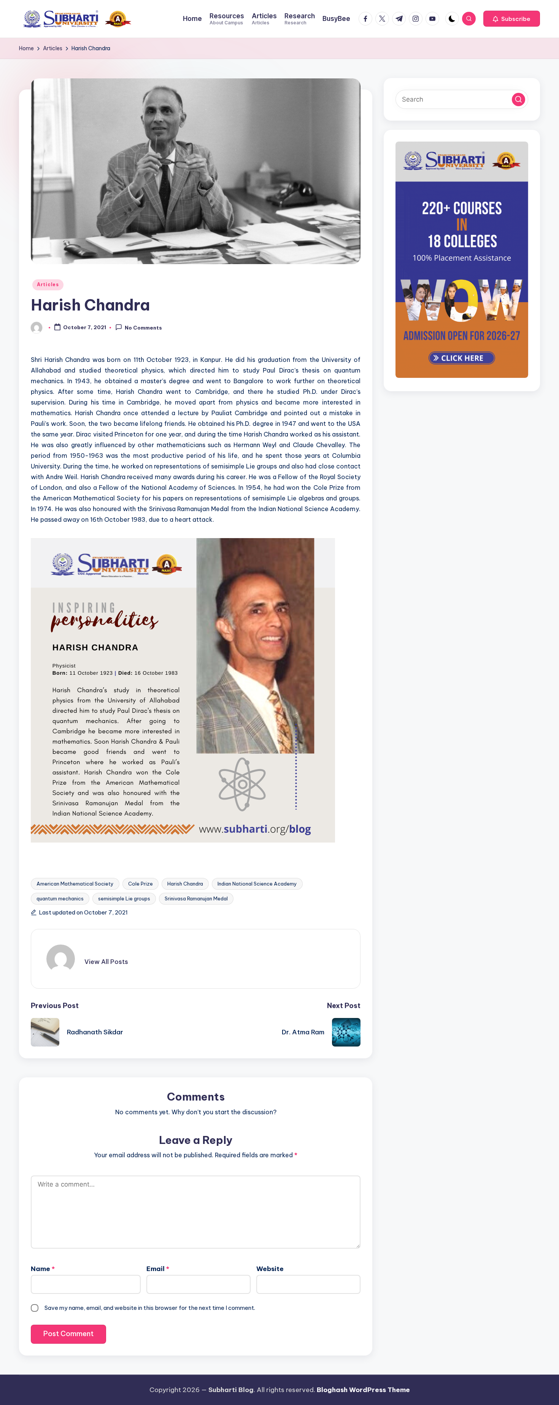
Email (157, 1269)
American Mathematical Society (75, 884)
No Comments (143, 328)
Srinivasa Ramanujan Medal (196, 898)
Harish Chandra (185, 884)
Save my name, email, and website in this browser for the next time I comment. (149, 1307)
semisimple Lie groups (124, 898)
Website (270, 1269)
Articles (48, 284)
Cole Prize (140, 884)
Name (43, 1269)
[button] (511, 19)
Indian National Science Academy (257, 884)
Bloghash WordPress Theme (363, 1390)
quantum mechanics (60, 898)
